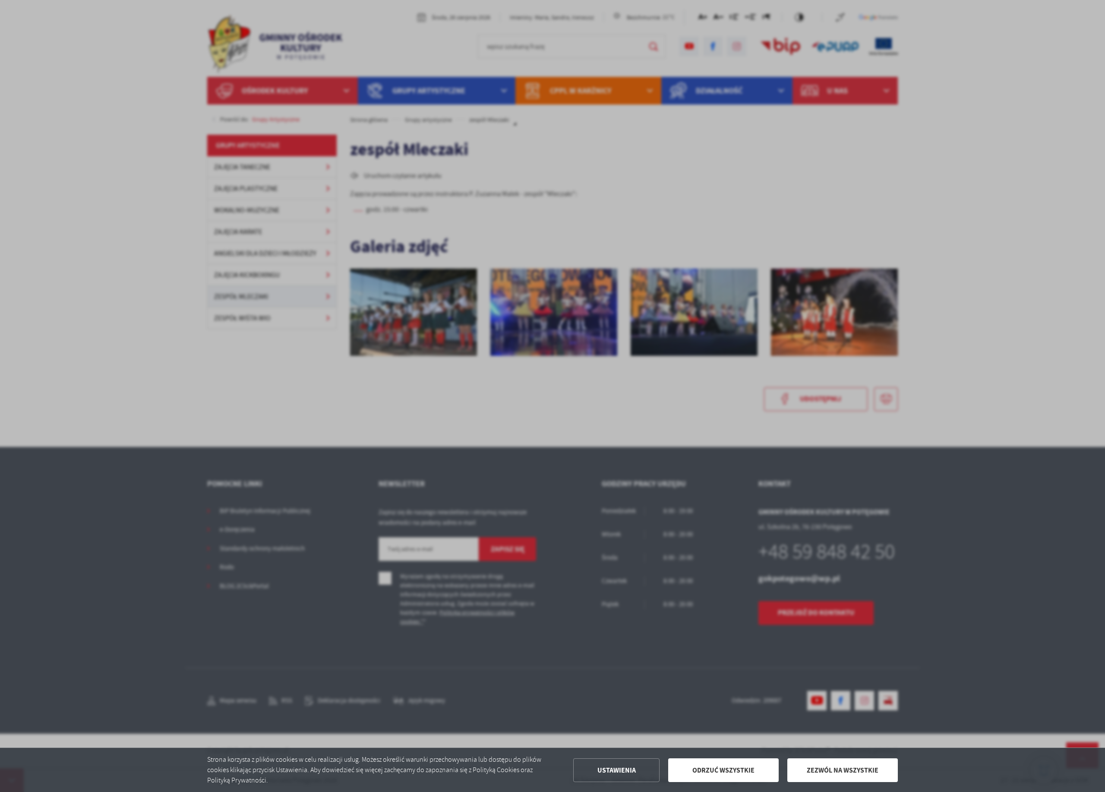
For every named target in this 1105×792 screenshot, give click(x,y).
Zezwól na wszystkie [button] (842, 770)
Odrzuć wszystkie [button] (723, 770)
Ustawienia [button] (616, 770)
